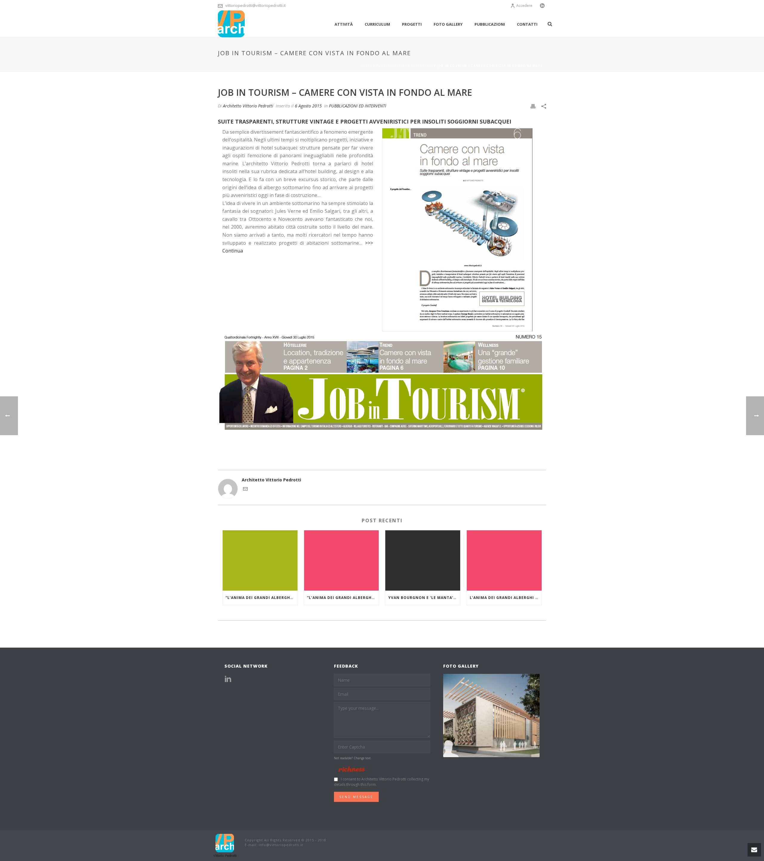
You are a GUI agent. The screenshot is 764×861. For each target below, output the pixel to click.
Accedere (524, 5)
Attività (344, 24)
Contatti (527, 24)
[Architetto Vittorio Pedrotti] (225, 845)
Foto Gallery (448, 24)
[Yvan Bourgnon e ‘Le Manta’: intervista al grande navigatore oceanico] (422, 560)
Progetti (412, 24)
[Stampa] (533, 105)
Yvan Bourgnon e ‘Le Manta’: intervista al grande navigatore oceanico (424, 597)
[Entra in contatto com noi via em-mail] (245, 489)
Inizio (366, 66)
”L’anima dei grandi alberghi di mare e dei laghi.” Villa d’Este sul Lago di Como (343, 597)
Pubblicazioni (490, 24)
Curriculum (377, 24)
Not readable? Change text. (353, 758)
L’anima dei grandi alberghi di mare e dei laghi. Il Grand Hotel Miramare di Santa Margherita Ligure (506, 597)
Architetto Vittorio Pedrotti (248, 106)
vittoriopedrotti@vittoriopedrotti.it (255, 5)
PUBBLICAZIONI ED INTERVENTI (404, 66)
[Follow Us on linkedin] (228, 679)
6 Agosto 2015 (308, 106)
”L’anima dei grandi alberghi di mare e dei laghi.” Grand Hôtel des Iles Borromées (262, 597)
